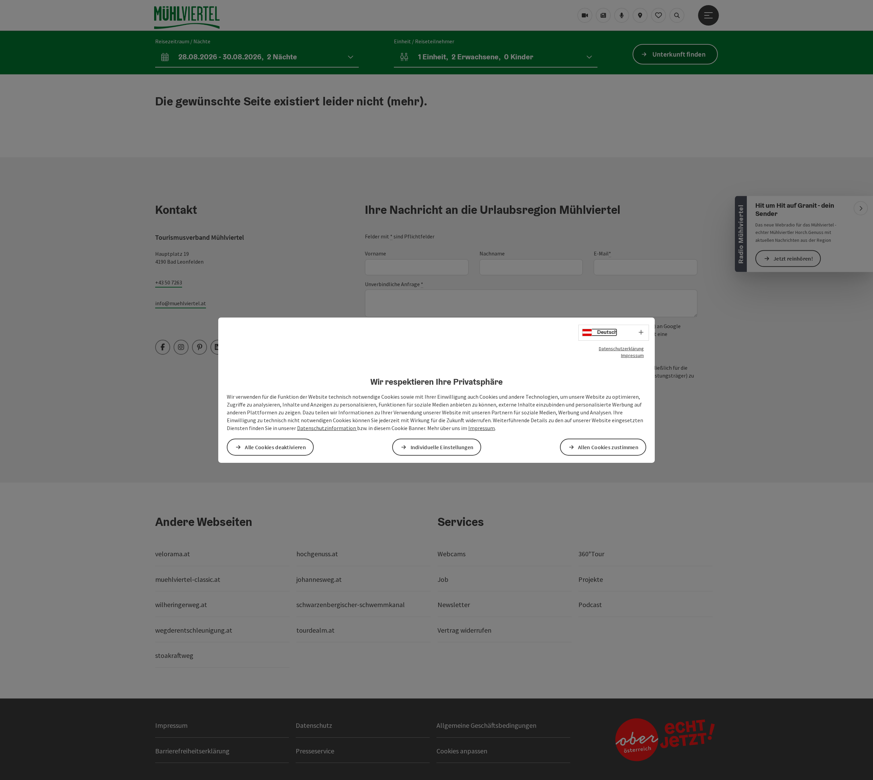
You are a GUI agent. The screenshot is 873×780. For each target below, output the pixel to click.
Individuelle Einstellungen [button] (442, 447)
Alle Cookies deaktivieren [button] (275, 447)
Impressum (632, 355)
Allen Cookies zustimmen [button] (608, 447)
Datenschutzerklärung (621, 348)
